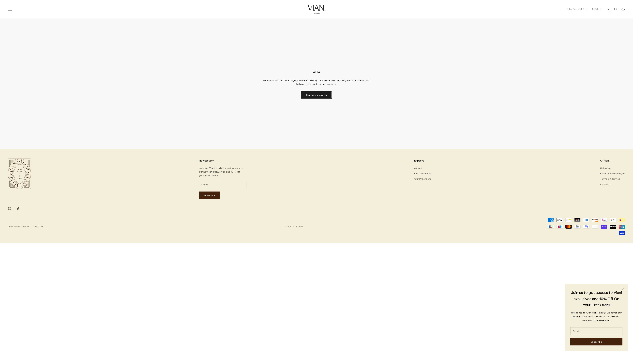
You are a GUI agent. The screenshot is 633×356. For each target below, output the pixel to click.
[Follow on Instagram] (9, 208)
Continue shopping (316, 94)
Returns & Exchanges (612, 173)
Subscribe (596, 341)
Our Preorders (422, 178)
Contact (605, 184)
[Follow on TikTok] (18, 208)
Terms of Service (610, 178)
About (418, 167)
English (595, 9)
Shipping (605, 167)
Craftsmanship (423, 173)
